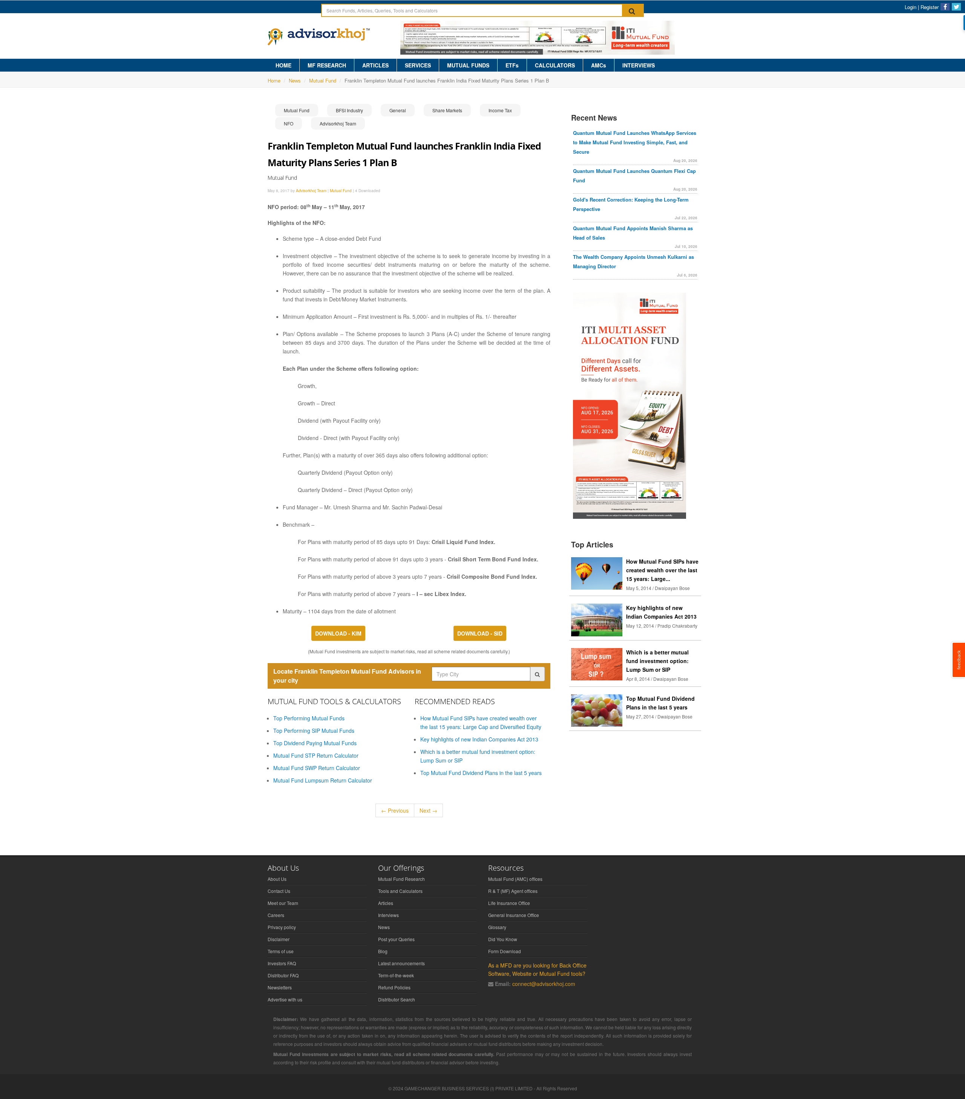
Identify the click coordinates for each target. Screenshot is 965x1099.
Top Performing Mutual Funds (309, 718)
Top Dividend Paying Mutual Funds (315, 743)
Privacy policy (282, 927)
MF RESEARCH (327, 65)
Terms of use (281, 951)
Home (274, 80)
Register (930, 7)
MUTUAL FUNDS (468, 65)
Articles (385, 903)
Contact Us (279, 891)
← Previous (395, 810)
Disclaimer (279, 939)
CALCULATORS (555, 65)
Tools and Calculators (400, 891)
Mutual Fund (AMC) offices (515, 879)
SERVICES (418, 65)
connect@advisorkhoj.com (543, 983)
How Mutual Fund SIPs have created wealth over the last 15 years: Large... (662, 570)
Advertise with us (285, 999)
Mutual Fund (322, 80)
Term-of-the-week (396, 975)
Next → (428, 810)
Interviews (388, 915)
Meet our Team (283, 903)
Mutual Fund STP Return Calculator (315, 755)
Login (910, 7)
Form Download (504, 951)
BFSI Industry (349, 110)
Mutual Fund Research (401, 879)
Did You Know (502, 939)
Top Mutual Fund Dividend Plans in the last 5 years (481, 772)
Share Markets (447, 110)
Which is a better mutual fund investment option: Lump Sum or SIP (657, 660)
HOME (283, 65)
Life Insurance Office (509, 903)
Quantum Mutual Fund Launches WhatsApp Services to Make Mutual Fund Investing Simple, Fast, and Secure (634, 142)
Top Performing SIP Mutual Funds (313, 730)
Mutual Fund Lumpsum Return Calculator (322, 780)
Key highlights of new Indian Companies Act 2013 (479, 739)
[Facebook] (945, 7)
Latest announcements (401, 963)
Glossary (497, 927)
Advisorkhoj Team (338, 123)
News (295, 80)
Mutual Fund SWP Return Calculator (316, 768)
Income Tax (500, 110)
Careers (276, 915)
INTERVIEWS (638, 65)
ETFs (512, 65)
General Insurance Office (513, 915)
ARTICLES (375, 65)
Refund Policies (394, 987)
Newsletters (280, 987)
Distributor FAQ (283, 975)
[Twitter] (956, 7)
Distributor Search (396, 999)
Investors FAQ (282, 963)
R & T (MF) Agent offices (513, 891)
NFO (288, 123)
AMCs (598, 65)
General (397, 110)
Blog (383, 951)
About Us (277, 879)
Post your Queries (396, 939)
